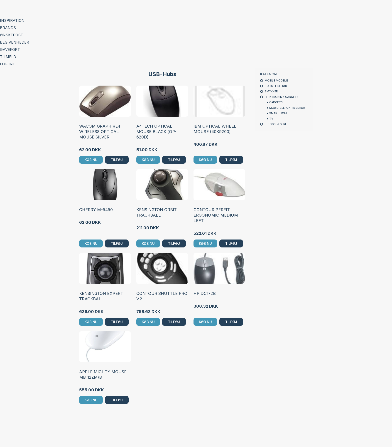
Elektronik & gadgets (282, 97)
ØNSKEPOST (11, 35)
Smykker (271, 91)
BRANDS (8, 27)
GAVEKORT (10, 49)
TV (271, 118)
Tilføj (117, 160)
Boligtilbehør (276, 86)
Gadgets (276, 102)
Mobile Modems (277, 80)
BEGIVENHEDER (14, 42)
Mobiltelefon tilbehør (287, 107)
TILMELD (8, 56)
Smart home (278, 113)
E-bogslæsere (276, 124)
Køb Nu (91, 160)
